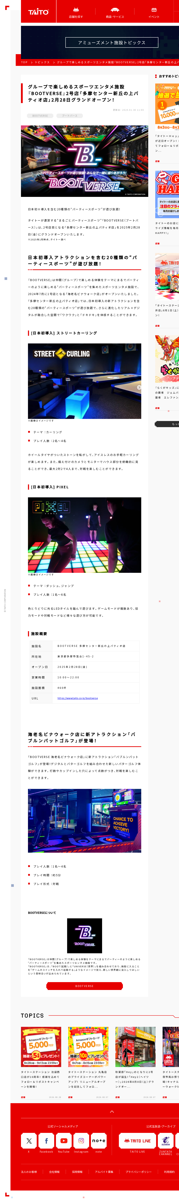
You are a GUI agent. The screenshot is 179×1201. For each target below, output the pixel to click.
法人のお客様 (29, 1172)
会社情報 (54, 1172)
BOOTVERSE (84, 986)
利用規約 (169, 1172)
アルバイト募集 (104, 1172)
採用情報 (77, 1172)
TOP (24, 62)
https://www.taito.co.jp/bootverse (78, 698)
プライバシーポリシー (139, 1172)
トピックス (42, 62)
